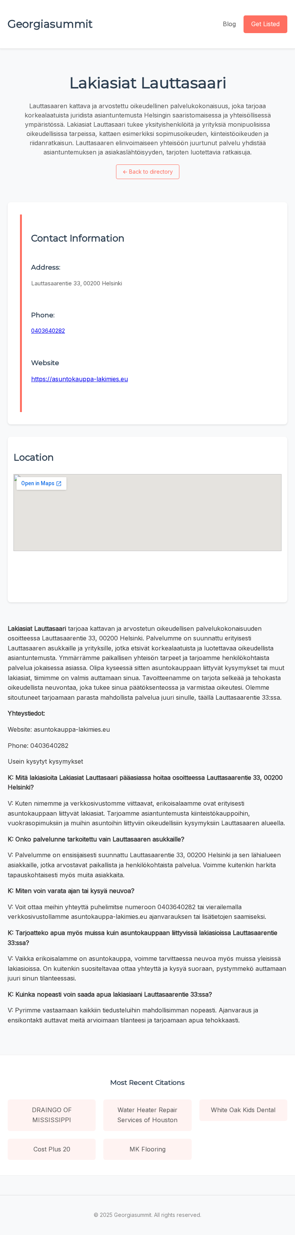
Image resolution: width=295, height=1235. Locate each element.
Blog (229, 24)
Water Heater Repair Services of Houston (147, 1115)
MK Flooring (147, 1149)
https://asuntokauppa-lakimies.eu (79, 379)
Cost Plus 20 (51, 1149)
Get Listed (265, 24)
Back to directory (148, 171)
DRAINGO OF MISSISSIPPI (52, 1115)
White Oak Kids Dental (243, 1110)
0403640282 (48, 330)
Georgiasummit (50, 23)
